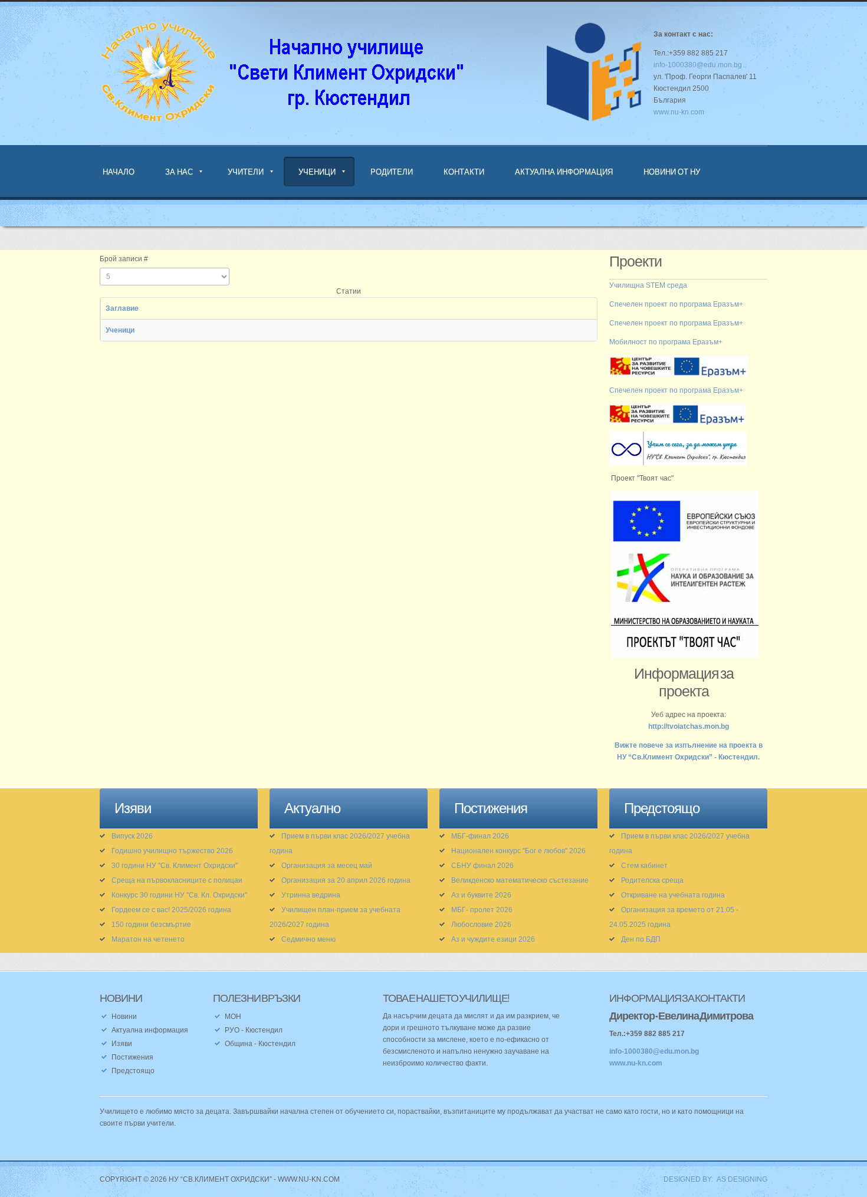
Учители (246, 171)
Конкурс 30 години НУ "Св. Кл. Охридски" (179, 895)
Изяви (121, 1044)
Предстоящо (133, 1071)
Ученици (317, 171)
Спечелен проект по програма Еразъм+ (676, 304)
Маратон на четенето (148, 939)
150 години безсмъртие (151, 924)
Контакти (464, 171)
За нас (179, 171)
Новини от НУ (671, 171)
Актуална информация (564, 171)
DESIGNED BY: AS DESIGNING (711, 1179)
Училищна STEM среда (648, 285)
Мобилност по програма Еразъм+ (665, 342)
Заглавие (122, 308)
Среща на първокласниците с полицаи (176, 880)
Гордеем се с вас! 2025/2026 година (171, 910)
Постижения (132, 1057)
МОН (233, 1016)
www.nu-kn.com (678, 112)
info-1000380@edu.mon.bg (697, 65)
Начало (118, 171)
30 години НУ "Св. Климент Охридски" (174, 865)
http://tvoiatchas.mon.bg (688, 726)
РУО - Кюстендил (254, 1030)
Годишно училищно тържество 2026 (172, 851)
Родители (391, 171)
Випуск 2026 (132, 836)
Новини (124, 1016)
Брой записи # (124, 259)
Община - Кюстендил (260, 1044)
